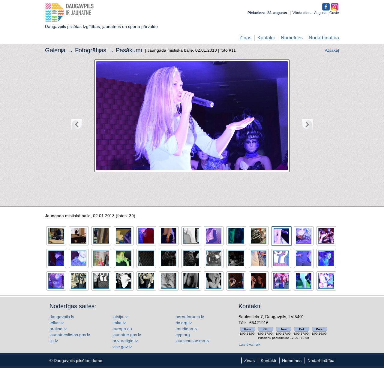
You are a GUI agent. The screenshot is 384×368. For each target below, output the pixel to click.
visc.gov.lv (122, 346)
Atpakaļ (332, 50)
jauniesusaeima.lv (192, 340)
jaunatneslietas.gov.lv (70, 334)
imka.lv (119, 322)
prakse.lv (58, 328)
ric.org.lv (184, 322)
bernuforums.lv (190, 316)
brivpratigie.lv (125, 340)
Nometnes (292, 37)
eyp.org (183, 334)
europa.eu (122, 328)
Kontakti (266, 37)
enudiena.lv (186, 328)
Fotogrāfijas (90, 50)
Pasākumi (129, 50)
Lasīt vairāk (249, 344)
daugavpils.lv (62, 316)
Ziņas (245, 37)
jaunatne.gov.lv (126, 334)
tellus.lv (57, 322)
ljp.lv (54, 340)
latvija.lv (120, 316)
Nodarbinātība (324, 37)
